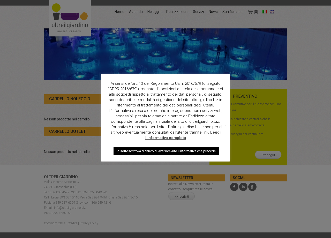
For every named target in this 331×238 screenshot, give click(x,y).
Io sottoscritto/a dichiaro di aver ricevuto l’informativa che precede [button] (166, 151)
